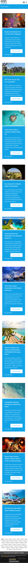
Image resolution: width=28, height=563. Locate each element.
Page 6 (22, 539)
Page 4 (14, 539)
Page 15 (8, 542)
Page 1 (2, 539)
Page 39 (19, 549)
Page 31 (4, 547)
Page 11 (16, 541)
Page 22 (15, 544)
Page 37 (10, 549)
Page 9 (7, 541)
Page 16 (13, 542)
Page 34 (17, 547)
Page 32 (8, 547)
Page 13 (25, 541)
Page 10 (12, 541)
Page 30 (25, 546)
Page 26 (7, 546)
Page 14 (4, 542)
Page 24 (24, 544)
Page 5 (18, 539)
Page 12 (21, 541)
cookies (5, 555)
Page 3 (10, 539)
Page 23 (19, 544)
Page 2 (6, 539)
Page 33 (13, 547)
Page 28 (16, 546)
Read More (16, 51)
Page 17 (17, 542)
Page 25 (3, 546)
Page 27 (12, 546)
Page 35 (22, 547)
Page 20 (6, 544)
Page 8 (3, 541)
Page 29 (21, 546)
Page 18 (22, 542)
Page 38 (15, 549)
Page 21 (10, 544)
